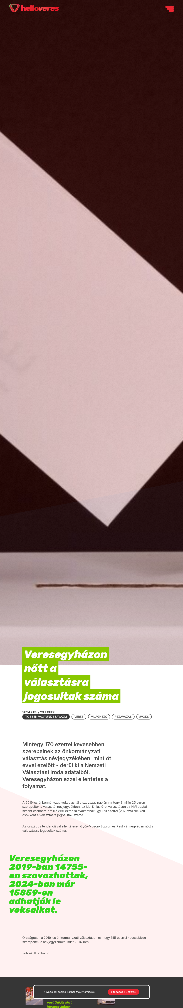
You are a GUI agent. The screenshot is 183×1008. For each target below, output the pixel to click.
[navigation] (169, 9)
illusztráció (41, 953)
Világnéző (99, 716)
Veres (78, 716)
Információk (88, 991)
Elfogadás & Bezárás (123, 991)
